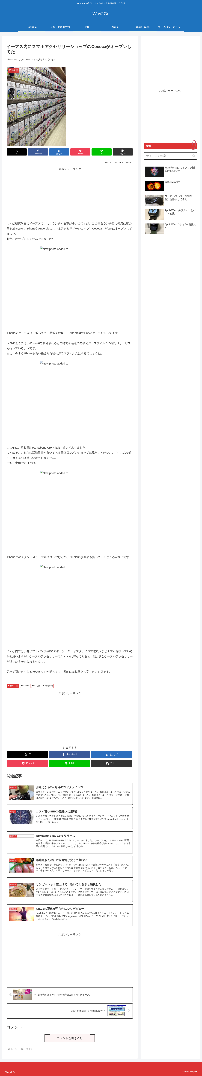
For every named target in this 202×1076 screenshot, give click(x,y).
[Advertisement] (70, 194)
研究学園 (49, 686)
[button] (123, 152)
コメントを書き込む (70, 1038)
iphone (27, 686)
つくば (37, 686)
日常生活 (14, 686)
